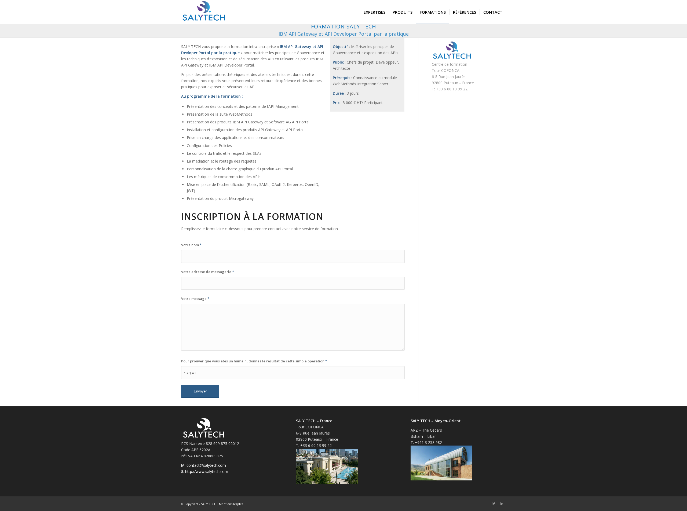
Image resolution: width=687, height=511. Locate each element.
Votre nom (191, 244)
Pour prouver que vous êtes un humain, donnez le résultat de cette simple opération (254, 361)
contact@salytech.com (206, 465)
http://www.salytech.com (206, 471)
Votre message (195, 298)
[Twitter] (494, 503)
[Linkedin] (502, 503)
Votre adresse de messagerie (207, 271)
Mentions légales (231, 504)
